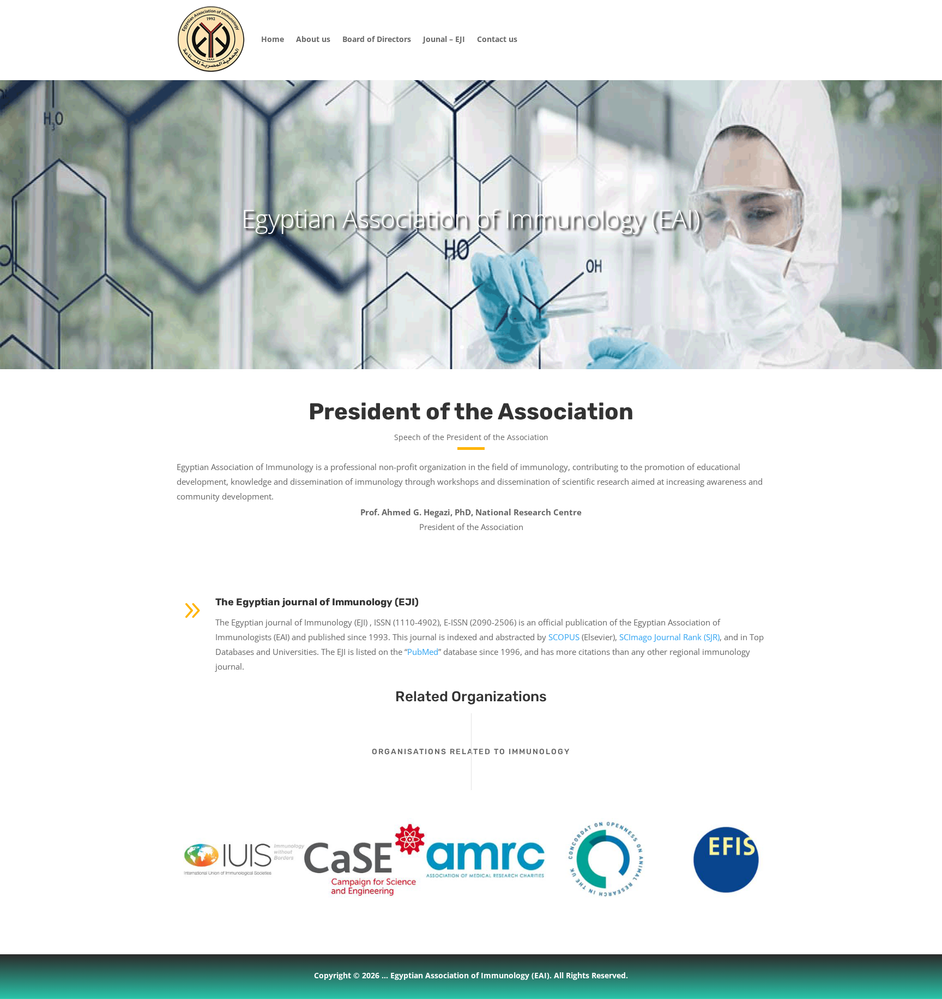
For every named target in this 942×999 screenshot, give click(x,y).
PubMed (422, 651)
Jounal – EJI (444, 39)
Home (272, 39)
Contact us (497, 39)
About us (313, 39)
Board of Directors (376, 39)
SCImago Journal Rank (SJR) (669, 636)
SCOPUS (563, 636)
